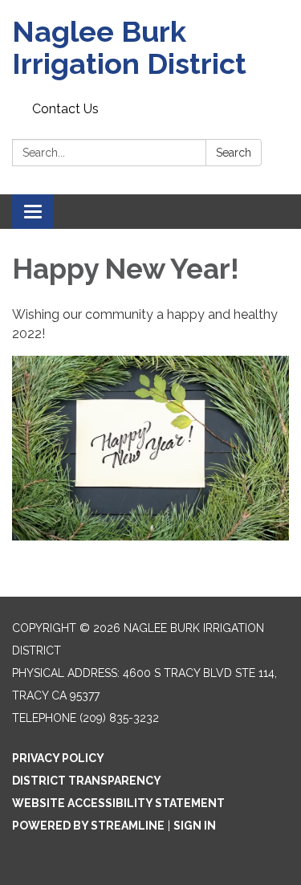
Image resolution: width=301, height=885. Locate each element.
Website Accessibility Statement (118, 803)
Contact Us (65, 108)
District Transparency (86, 780)
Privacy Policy (58, 758)
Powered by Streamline (88, 825)
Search (233, 152)
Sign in (194, 825)
